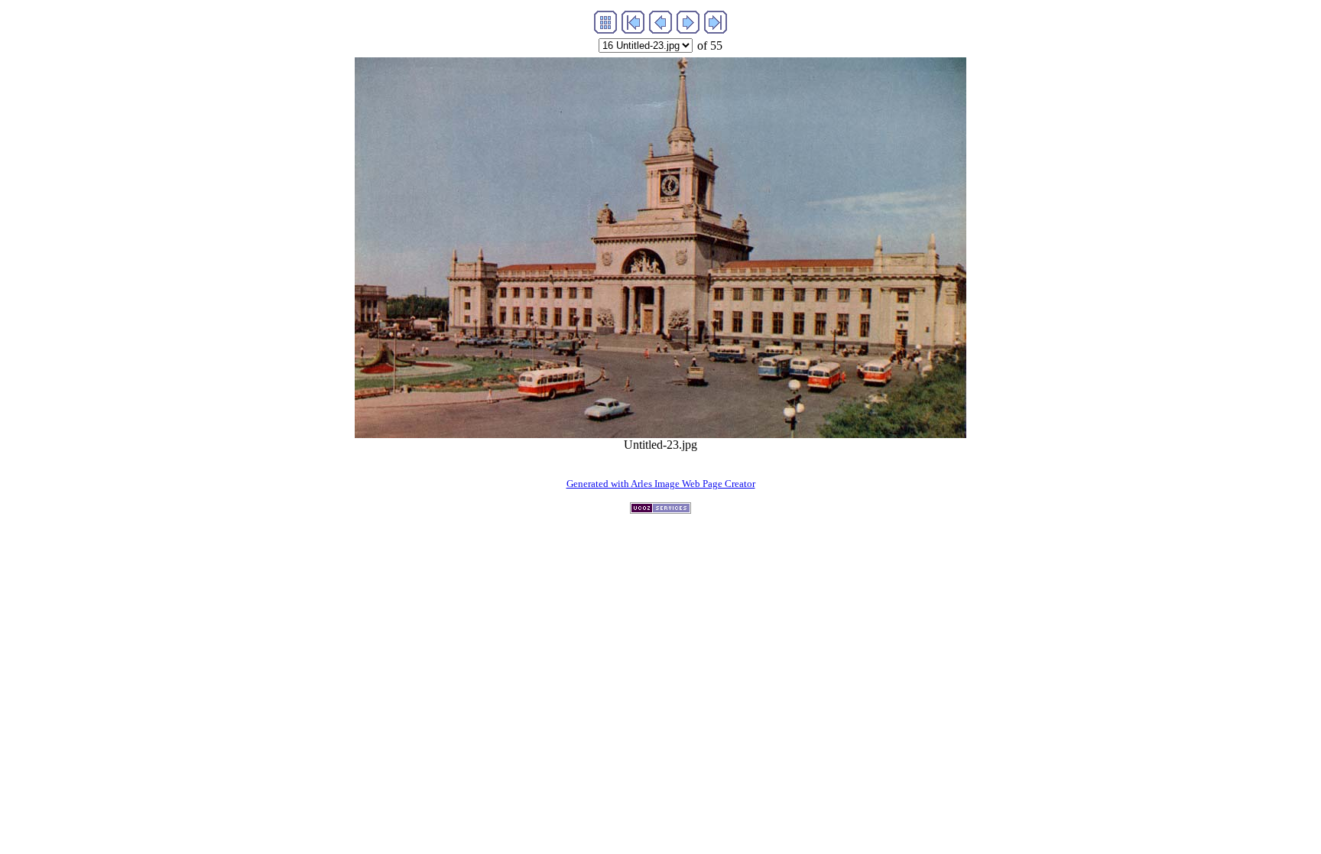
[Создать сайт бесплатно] (660, 509)
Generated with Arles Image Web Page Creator (660, 483)
